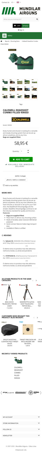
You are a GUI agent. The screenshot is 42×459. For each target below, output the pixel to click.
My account (7, 417)
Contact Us (5, 2)
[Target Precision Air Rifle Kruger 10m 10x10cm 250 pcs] (27, 329)
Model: (5, 125)
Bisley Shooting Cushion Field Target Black (9, 342)
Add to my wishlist (11, 185)
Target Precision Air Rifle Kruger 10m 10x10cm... (28, 342)
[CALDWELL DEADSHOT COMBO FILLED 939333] (5, 82)
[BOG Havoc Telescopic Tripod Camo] (9, 292)
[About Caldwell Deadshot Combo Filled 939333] (18, 361)
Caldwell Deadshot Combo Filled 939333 (18, 372)
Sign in (21, 30)
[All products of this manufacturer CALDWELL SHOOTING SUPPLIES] (21, 119)
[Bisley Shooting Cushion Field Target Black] (9, 329)
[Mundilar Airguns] (21, 11)
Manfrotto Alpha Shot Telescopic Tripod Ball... (27, 304)
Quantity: (16, 151)
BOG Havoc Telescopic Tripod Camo (9, 304)
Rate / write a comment (17, 180)
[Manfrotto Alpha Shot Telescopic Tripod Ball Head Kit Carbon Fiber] (27, 292)
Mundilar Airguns (22, 446)
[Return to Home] (1, 41)
